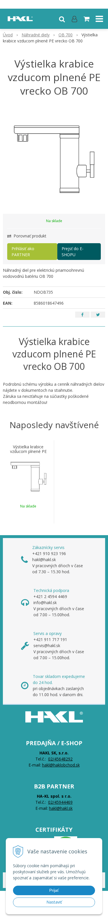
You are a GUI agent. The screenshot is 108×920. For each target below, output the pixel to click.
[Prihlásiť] (74, 19)
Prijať (54, 890)
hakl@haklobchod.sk (61, 765)
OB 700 (65, 35)
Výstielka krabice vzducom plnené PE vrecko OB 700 (28, 451)
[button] (62, 19)
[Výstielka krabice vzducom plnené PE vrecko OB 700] (54, 158)
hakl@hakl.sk (61, 808)
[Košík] (87, 19)
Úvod (8, 35)
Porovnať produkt (29, 236)
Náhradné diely (36, 35)
